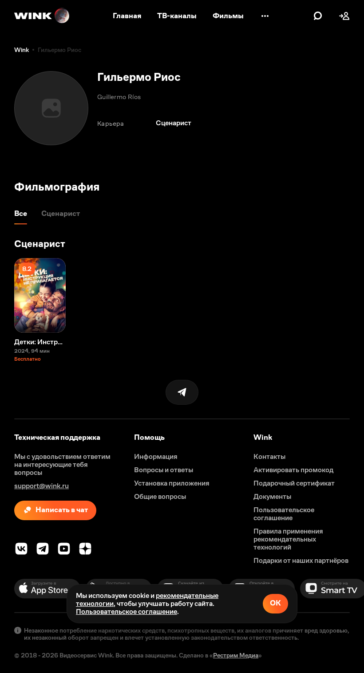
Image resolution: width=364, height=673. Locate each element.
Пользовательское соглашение (126, 611)
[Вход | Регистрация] (344, 16)
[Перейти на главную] (42, 16)
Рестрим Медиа (235, 655)
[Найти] (318, 16)
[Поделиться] (182, 392)
